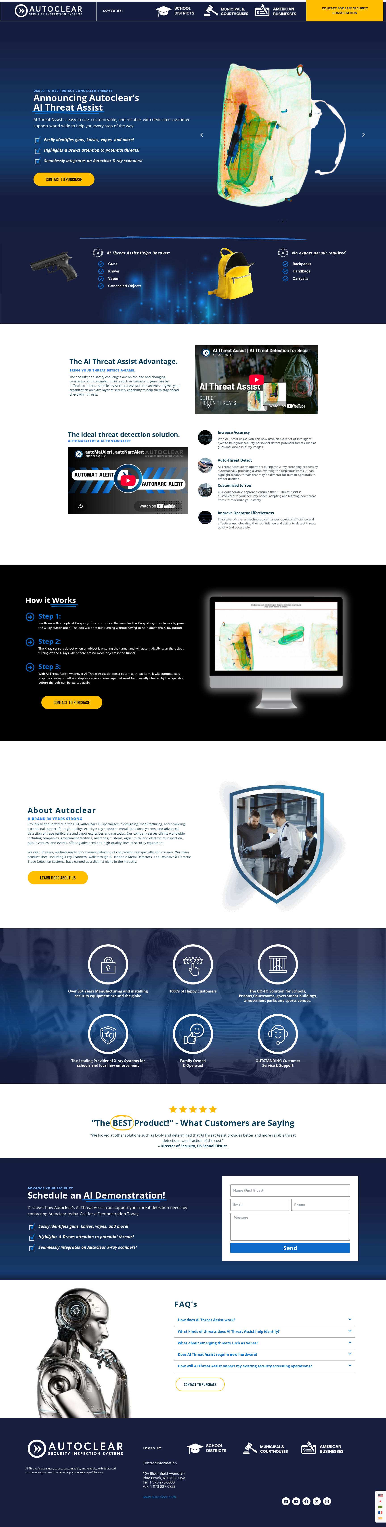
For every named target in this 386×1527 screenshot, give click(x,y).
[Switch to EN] (380, 1495)
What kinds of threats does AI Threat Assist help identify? (229, 1331)
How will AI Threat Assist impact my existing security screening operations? (245, 1366)
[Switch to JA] (380, 1501)
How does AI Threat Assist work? (206, 1319)
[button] (201, 135)
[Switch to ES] (380, 1518)
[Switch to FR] (380, 1512)
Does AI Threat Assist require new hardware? (218, 1354)
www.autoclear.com (159, 1496)
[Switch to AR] (380, 1506)
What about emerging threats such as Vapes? (218, 1343)
